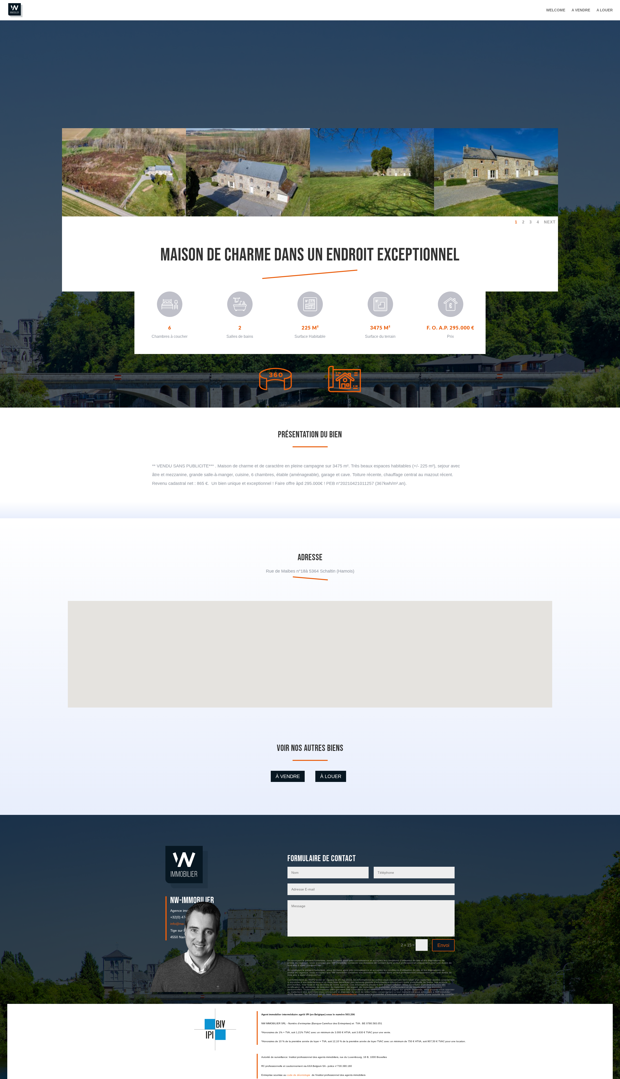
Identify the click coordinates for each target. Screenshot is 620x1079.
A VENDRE (581, 10)
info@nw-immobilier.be (344, 994)
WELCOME (555, 10)
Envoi (443, 945)
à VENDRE (288, 776)
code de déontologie (299, 1075)
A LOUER (605, 10)
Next (550, 222)
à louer (330, 776)
